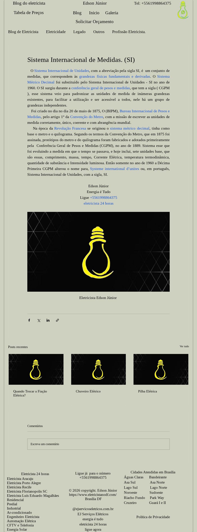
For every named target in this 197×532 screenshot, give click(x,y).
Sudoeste (156, 492)
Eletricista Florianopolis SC (27, 491)
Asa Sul (129, 482)
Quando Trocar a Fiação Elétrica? (30, 393)
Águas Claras (133, 477)
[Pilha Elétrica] (161, 369)
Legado (79, 31)
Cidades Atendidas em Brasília (149, 472)
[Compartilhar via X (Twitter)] (38, 320)
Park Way (157, 498)
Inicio (94, 12)
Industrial (14, 508)
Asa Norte (157, 482)
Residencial (15, 500)
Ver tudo (184, 346)
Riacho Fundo (134, 498)
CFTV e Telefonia (20, 525)
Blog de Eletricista (23, 31)
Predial (12, 504)
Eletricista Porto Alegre (24, 483)
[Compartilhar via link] (57, 320)
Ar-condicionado (19, 512)
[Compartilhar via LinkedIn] (48, 320)
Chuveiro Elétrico (88, 391)
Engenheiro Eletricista (23, 517)
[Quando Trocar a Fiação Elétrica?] (36, 369)
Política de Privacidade (153, 517)
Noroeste (130, 492)
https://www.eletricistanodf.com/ (93, 495)
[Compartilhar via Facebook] (29, 320)
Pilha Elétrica (147, 391)
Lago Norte (158, 487)
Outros (98, 31)
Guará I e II (157, 503)
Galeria (111, 12)
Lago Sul (131, 487)
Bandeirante (158, 477)
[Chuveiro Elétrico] (98, 369)
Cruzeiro (130, 503)
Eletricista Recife (19, 487)
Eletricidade (56, 31)
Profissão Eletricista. (129, 31)
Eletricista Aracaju (20, 479)
